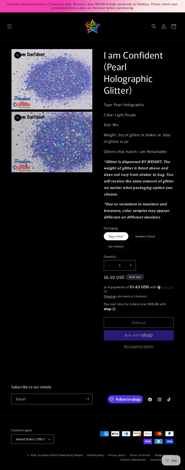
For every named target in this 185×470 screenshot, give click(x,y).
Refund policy (95, 455)
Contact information (133, 459)
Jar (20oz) (119, 247)
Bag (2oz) (118, 237)
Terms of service (140, 455)
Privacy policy (116, 455)
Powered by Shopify (71, 455)
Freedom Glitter (48, 455)
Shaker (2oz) (147, 237)
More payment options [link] (138, 346)
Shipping (110, 296)
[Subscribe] (87, 399)
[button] (9, 26)
